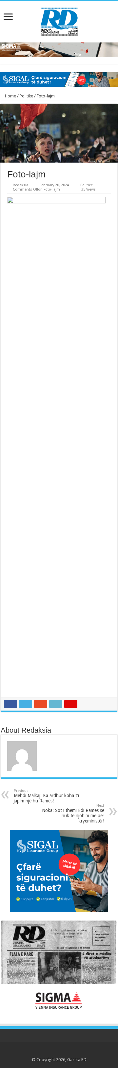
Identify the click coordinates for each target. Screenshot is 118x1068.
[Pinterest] (58, 1052)
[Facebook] (46, 1052)
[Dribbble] (65, 1052)
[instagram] (77, 1052)
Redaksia (20, 185)
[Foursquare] (71, 1052)
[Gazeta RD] (59, 20)
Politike (26, 95)
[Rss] (40, 1052)
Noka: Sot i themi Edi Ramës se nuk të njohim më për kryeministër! (73, 813)
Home (10, 95)
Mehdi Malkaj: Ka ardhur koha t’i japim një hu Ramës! (46, 796)
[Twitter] (52, 1052)
